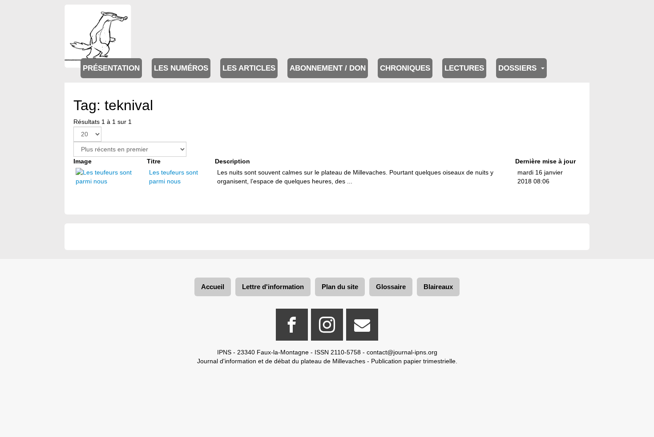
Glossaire (391, 286)
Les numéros (181, 68)
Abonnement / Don (328, 68)
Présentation (111, 68)
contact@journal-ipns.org (402, 352)
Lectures (464, 68)
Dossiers (518, 68)
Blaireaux (438, 286)
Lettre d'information (273, 286)
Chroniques (405, 68)
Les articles (248, 68)
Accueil (212, 286)
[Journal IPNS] (98, 16)
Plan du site (340, 286)
